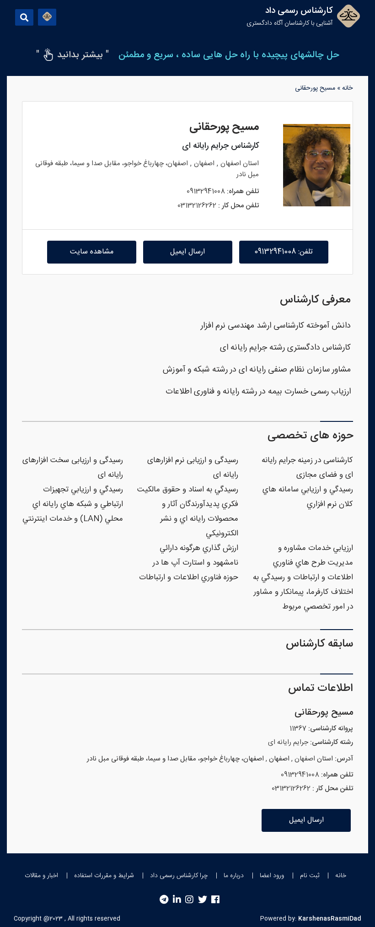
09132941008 (206, 191)
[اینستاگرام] (189, 899)
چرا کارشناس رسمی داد (179, 875)
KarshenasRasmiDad (329, 919)
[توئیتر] (202, 899)
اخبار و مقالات (41, 875)
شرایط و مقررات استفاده (104, 875)
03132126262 (196, 205)
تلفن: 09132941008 (283, 252)
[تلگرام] (164, 899)
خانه (347, 88)
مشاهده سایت (91, 252)
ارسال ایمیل (187, 252)
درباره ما (234, 875)
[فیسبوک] (215, 899)
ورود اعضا (272, 875)
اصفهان (230, 163)
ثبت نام (309, 875)
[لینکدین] (177, 899)
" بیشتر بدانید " (72, 55)
